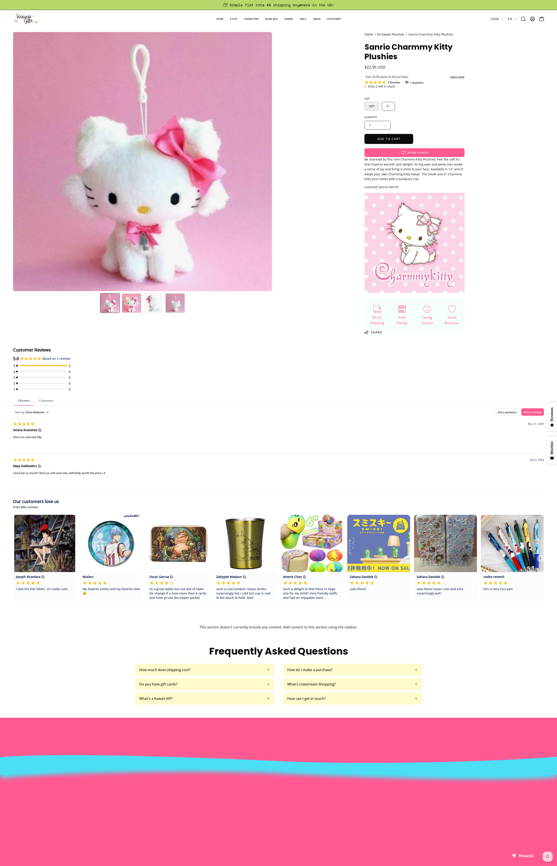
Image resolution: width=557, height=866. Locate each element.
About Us (155, 785)
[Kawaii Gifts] (26, 18)
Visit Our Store (268, 785)
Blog (259, 814)
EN (510, 19)
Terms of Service (161, 814)
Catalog (154, 807)
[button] (234, 19)
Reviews (262, 821)
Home (368, 34)
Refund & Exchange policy (169, 800)
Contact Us (265, 792)
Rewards (155, 792)
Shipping (263, 800)
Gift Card (263, 807)
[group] (278, 5)
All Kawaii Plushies (390, 34)
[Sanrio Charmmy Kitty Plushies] (110, 303)
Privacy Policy (159, 821)
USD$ (495, 19)
